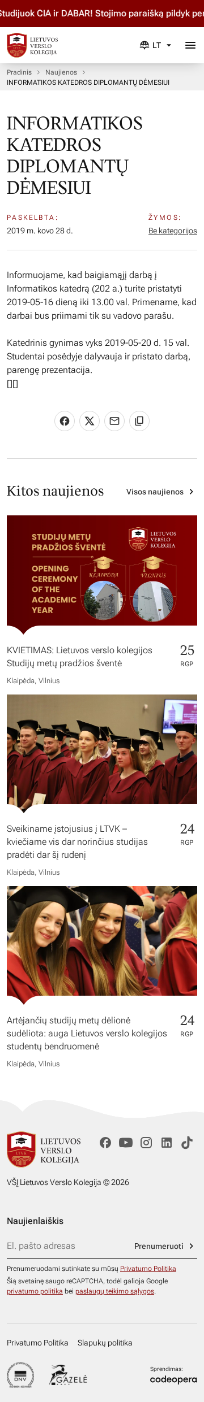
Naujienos (61, 72)
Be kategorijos (172, 230)
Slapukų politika (105, 1342)
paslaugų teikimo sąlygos (114, 1291)
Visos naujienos (155, 491)
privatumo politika (35, 1291)
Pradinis (19, 72)
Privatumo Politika (148, 1269)
